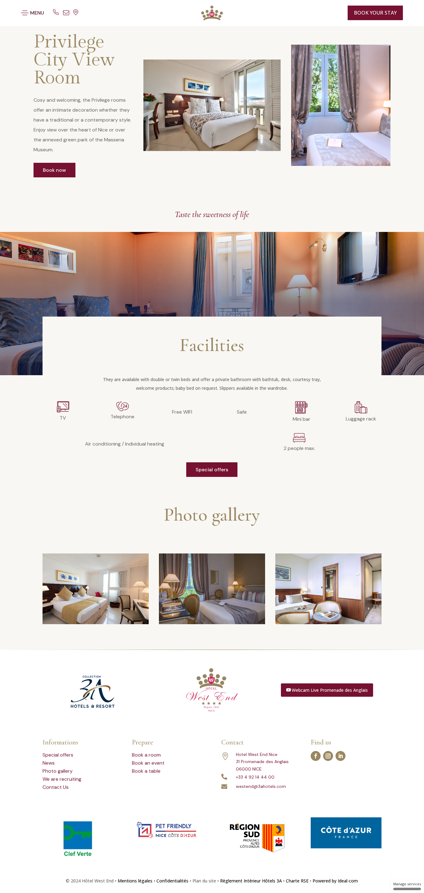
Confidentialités (172, 881)
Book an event (148, 763)
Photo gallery (58, 771)
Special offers (212, 469)
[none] (330, 13)
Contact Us (56, 787)
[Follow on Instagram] (328, 756)
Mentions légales (135, 881)
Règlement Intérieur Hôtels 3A (251, 881)
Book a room (146, 755)
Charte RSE (297, 881)
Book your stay (375, 12)
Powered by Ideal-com (335, 881)
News (49, 763)
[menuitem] (328, 13)
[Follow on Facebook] (316, 756)
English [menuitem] (323, 13)
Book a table (146, 771)
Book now (54, 170)
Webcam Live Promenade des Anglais (330, 690)
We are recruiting (62, 779)
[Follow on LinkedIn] (340, 756)
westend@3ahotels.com (261, 786)
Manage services (407, 884)
